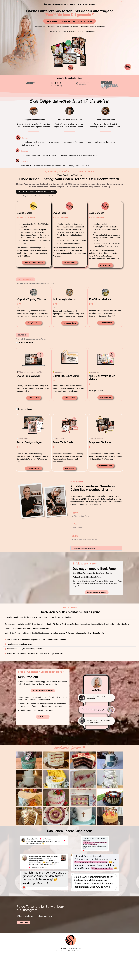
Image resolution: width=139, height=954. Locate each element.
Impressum (63, 948)
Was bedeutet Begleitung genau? (20, 644)
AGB (80, 948)
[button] (69, 617)
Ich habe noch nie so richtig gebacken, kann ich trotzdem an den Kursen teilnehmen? (40, 617)
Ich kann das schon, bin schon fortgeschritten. (25, 649)
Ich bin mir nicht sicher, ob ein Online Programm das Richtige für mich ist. (35, 653)
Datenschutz (73, 948)
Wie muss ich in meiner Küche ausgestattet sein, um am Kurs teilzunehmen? (37, 640)
